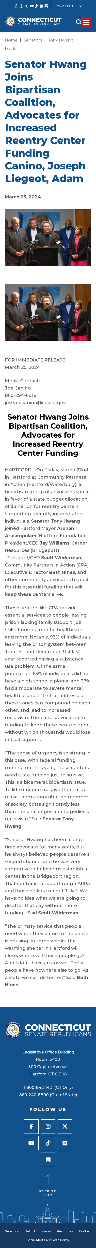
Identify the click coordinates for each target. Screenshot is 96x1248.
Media (11, 48)
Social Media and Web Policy (48, 1240)
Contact (85, 1231)
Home (11, 40)
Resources (65, 1231)
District (30, 1231)
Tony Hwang (61, 40)
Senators (33, 40)
